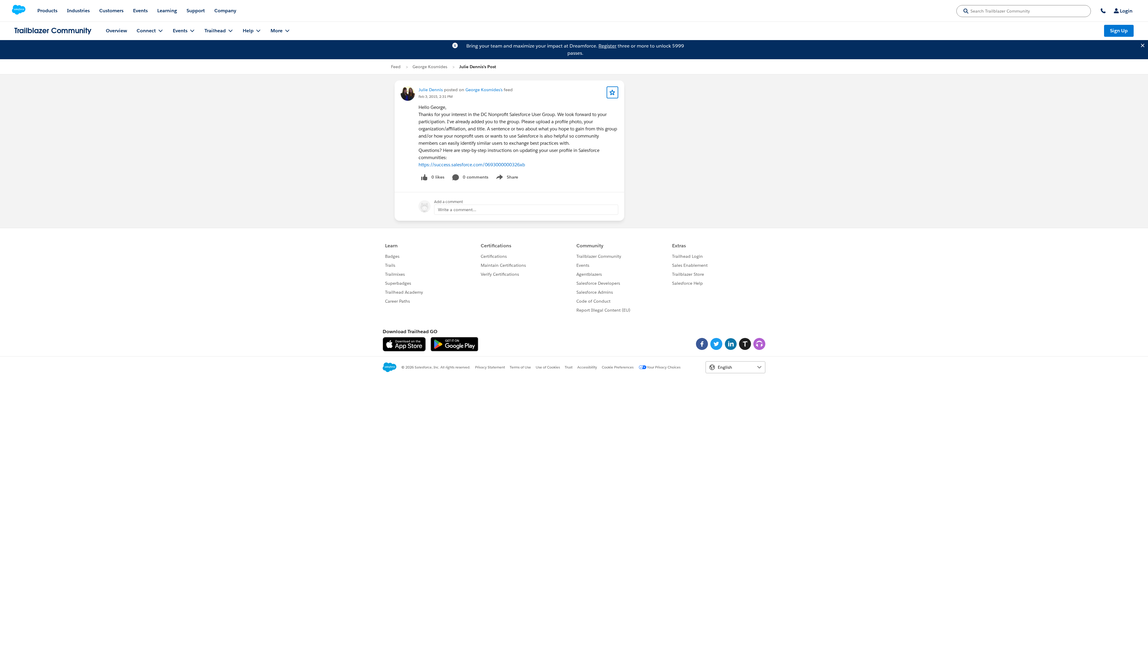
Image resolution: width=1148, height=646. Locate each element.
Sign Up (1119, 31)
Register (607, 46)
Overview (116, 31)
